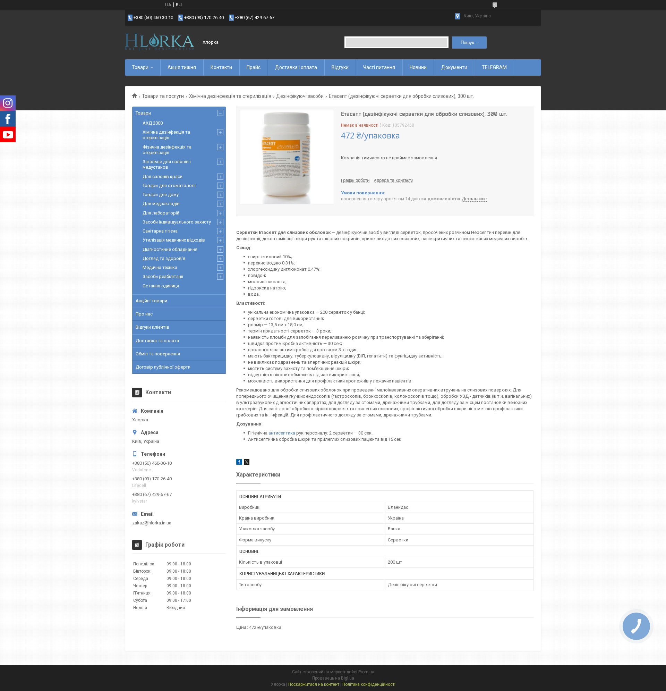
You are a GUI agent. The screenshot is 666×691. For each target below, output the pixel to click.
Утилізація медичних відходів (174, 240)
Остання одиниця (161, 285)
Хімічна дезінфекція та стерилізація (230, 96)
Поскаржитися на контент (313, 684)
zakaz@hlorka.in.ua (151, 522)
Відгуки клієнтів (152, 327)
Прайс (254, 67)
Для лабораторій (161, 213)
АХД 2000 (153, 123)
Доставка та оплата (157, 340)
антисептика (281, 433)
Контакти (221, 67)
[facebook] (239, 463)
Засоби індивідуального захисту (177, 222)
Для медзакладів (161, 203)
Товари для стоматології (169, 185)
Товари (140, 67)
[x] (246, 463)
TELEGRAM (494, 67)
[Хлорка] (159, 42)
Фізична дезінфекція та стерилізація (167, 149)
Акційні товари (151, 300)
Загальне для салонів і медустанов (167, 164)
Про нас (144, 314)
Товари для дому (161, 194)
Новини (418, 67)
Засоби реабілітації (163, 276)
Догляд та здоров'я (164, 258)
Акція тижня (182, 67)
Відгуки (340, 67)
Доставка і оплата (296, 67)
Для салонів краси (162, 176)
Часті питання (379, 67)
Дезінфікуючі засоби (300, 96)
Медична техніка (160, 267)
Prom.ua (366, 671)
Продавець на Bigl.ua (333, 678)
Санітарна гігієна (160, 231)
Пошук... (469, 42)
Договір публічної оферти (163, 367)
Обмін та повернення (158, 353)
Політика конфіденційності (368, 684)
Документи (454, 67)
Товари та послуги (163, 96)
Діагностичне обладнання (170, 249)
